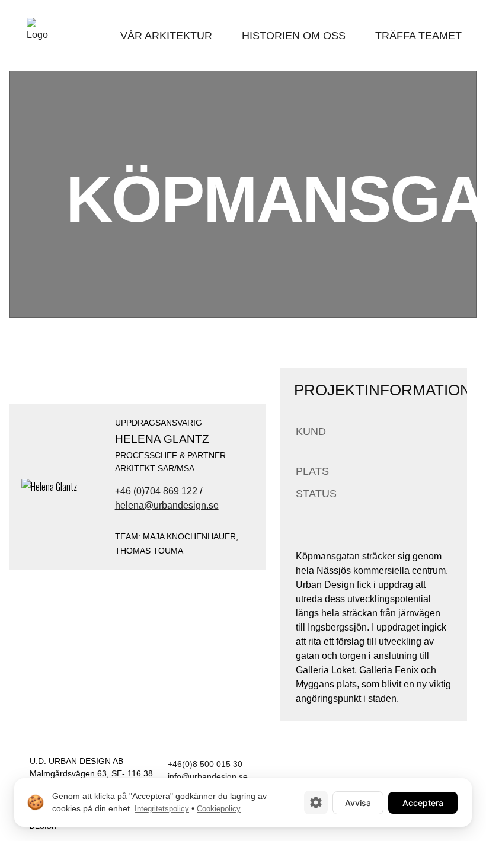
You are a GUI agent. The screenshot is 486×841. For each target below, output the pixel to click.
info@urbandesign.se (208, 776)
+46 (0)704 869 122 (156, 491)
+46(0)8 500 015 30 (205, 764)
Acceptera (422, 803)
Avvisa (358, 803)
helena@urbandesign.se (167, 505)
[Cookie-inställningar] (316, 802)
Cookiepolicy (219, 808)
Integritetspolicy (162, 808)
